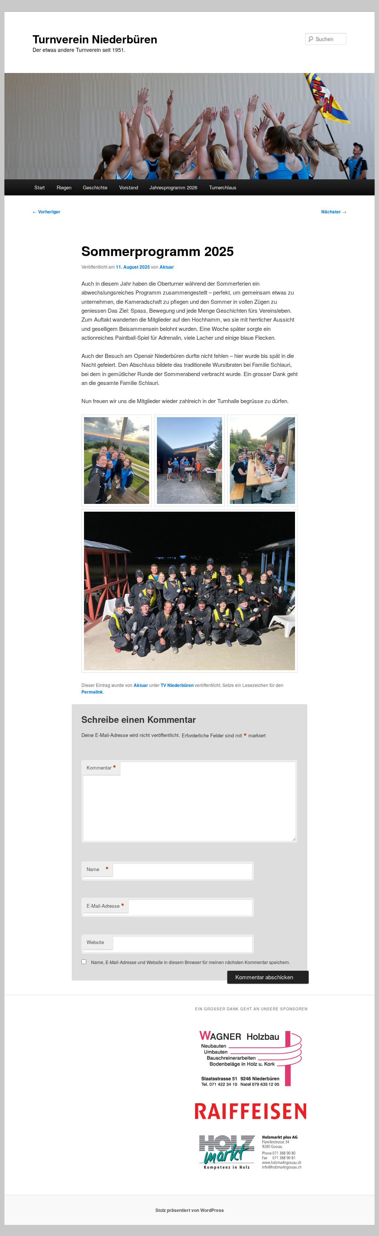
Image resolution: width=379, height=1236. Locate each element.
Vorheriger (46, 211)
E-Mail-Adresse (105, 906)
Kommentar (101, 768)
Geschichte (95, 187)
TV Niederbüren (177, 685)
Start (39, 187)
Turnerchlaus (223, 187)
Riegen (64, 187)
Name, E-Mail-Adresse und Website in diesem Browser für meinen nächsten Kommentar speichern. (190, 962)
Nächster (333, 211)
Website (95, 942)
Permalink (92, 691)
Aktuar (167, 266)
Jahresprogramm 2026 (173, 187)
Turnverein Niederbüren (95, 39)
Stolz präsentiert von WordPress (189, 1210)
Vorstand (128, 187)
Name (98, 869)
